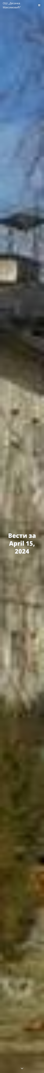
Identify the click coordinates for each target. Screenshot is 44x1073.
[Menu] (39, 5)
